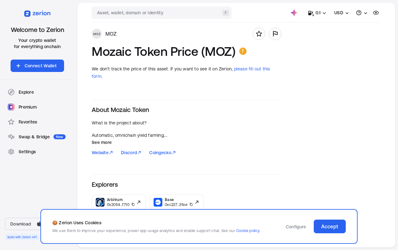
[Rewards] (294, 13)
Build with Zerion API (22, 237)
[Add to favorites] (259, 34)
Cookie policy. (248, 231)
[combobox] (162, 13)
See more (102, 142)
